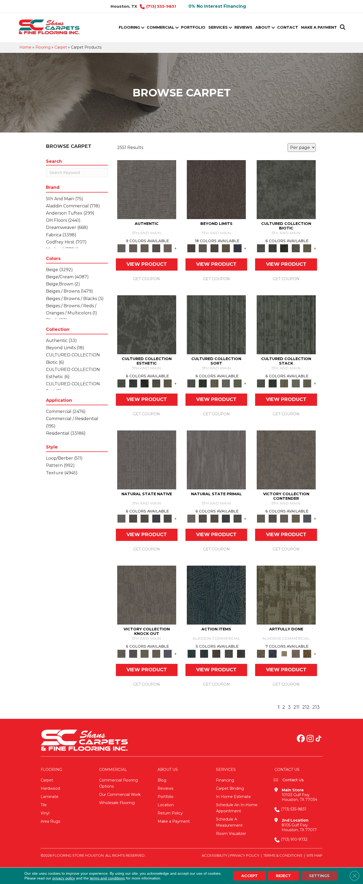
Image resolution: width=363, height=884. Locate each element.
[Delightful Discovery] (286, 595)
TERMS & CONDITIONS (282, 855)
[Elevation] (214, 248)
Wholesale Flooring (117, 802)
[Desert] (203, 248)
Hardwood (50, 788)
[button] (142, 27)
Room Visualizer (231, 833)
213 (316, 707)
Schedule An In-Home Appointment (237, 807)
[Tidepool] (216, 595)
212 (306, 707)
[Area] (216, 189)
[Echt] (133, 248)
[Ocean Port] (204, 653)
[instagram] (310, 739)
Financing (225, 780)
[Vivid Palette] (307, 653)
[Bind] (216, 324)
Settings (319, 875)
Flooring (129, 27)
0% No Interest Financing (217, 6)
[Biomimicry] (286, 189)
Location (166, 804)
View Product (146, 264)
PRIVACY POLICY (244, 855)
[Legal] (156, 248)
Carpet (60, 47)
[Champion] (272, 518)
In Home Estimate (233, 796)
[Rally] (296, 518)
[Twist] (238, 383)
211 (296, 707)
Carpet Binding (230, 788)
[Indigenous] (145, 518)
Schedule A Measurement (229, 822)
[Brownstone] (216, 653)
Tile (44, 804)
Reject (283, 875)
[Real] (168, 248)
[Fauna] (226, 248)
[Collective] (284, 248)
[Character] (272, 248)
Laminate (49, 796)
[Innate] (156, 518)
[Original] (168, 518)
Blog (162, 780)
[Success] (307, 518)
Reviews (243, 27)
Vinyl (45, 813)
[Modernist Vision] (284, 653)
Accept (249, 875)
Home (25, 47)
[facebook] (301, 739)
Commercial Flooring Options (118, 783)
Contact (287, 27)
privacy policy (63, 878)
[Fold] (214, 383)
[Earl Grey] (228, 653)
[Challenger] (286, 460)
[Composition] (296, 248)
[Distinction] (307, 248)
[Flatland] (238, 248)
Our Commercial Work (120, 794)
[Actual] (146, 189)
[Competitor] (284, 518)
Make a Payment (319, 27)
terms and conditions (107, 878)
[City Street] (241, 653)
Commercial (160, 27)
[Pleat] (226, 383)
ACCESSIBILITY (214, 855)
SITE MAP (314, 855)
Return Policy (170, 813)
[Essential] (133, 518)
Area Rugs (50, 821)
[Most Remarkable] (272, 653)
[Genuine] (145, 248)
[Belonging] (146, 460)
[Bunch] (203, 383)
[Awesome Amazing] (296, 653)
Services (218, 27)
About (263, 27)
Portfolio (193, 27)
